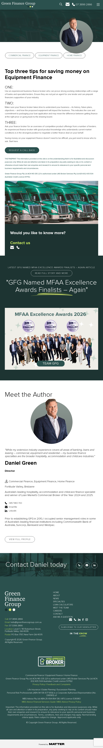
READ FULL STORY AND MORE (51, 273)
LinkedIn (12, 511)
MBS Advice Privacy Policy (69, 702)
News (56, 598)
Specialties (59, 602)
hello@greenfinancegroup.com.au (26, 622)
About (56, 595)
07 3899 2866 (16, 619)
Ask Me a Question (63, 617)
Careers (57, 611)
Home (56, 592)
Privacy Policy (39, 684)
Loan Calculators (63, 605)
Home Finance (74, 55)
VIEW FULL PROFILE (20, 539)
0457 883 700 (15, 503)
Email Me (13, 507)
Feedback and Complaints (59, 684)
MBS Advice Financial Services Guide (39, 702)
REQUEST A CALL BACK (22, 150)
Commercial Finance (20, 55)
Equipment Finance (49, 55)
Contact (58, 614)
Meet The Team (61, 608)
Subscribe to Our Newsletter (78, 627)
